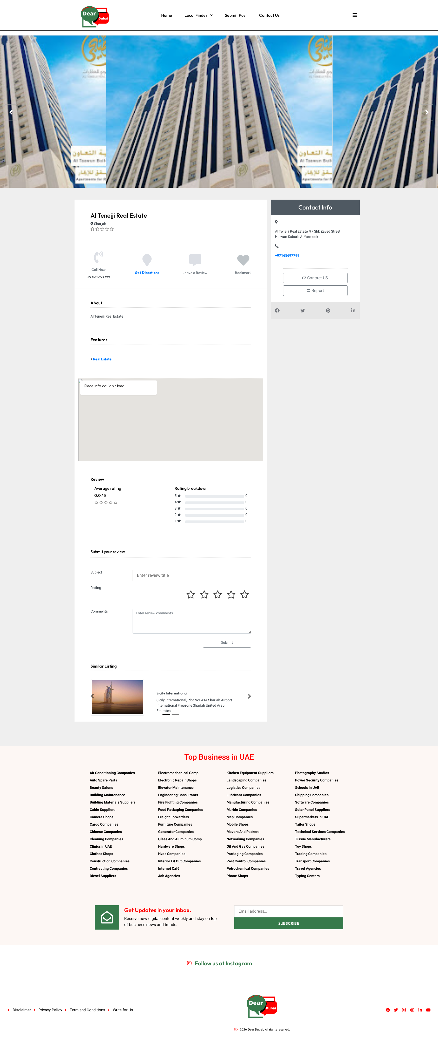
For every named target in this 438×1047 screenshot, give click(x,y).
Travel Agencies (308, 868)
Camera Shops (101, 817)
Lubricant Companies (244, 795)
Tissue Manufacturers (313, 839)
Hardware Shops (171, 846)
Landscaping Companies (246, 780)
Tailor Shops (305, 824)
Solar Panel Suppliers (312, 809)
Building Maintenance (107, 795)
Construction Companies (110, 861)
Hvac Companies (171, 854)
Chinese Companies (106, 831)
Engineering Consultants (178, 795)
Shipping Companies (311, 795)
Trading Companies (310, 854)
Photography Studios (312, 773)
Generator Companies (176, 831)
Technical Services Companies (320, 831)
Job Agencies (169, 876)
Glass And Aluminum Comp (180, 839)
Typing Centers (307, 876)
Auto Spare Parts (103, 780)
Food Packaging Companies (180, 809)
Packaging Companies (245, 854)
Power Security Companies (316, 780)
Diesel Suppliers (103, 876)
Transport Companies (312, 861)
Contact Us (269, 15)
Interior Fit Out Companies (179, 861)
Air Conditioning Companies (112, 773)
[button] (92, 696)
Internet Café (168, 868)
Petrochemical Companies (248, 868)
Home (166, 15)
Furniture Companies (175, 824)
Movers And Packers (243, 831)
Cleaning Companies (106, 839)
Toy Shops (303, 846)
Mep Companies (240, 817)
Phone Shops (237, 876)
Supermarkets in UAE (312, 817)
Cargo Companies (104, 824)
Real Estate (102, 359)
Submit (227, 642)
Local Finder (196, 15)
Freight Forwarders (173, 817)
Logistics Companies (243, 787)
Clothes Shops (101, 854)
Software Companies (312, 802)
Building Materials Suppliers (113, 802)
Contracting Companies (109, 868)
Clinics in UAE (101, 846)
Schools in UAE (307, 787)
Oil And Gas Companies (245, 846)
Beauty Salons (101, 787)
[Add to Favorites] (243, 264)
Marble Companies (242, 809)
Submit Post (236, 15)
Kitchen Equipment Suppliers (250, 773)
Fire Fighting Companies (178, 802)
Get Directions (147, 272)
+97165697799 (287, 255)
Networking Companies (245, 839)
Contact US (317, 278)
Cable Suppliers (102, 809)
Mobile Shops (238, 824)
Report (317, 291)
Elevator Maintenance (176, 787)
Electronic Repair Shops (177, 780)
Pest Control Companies (246, 861)
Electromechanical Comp (178, 773)
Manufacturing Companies (248, 802)
